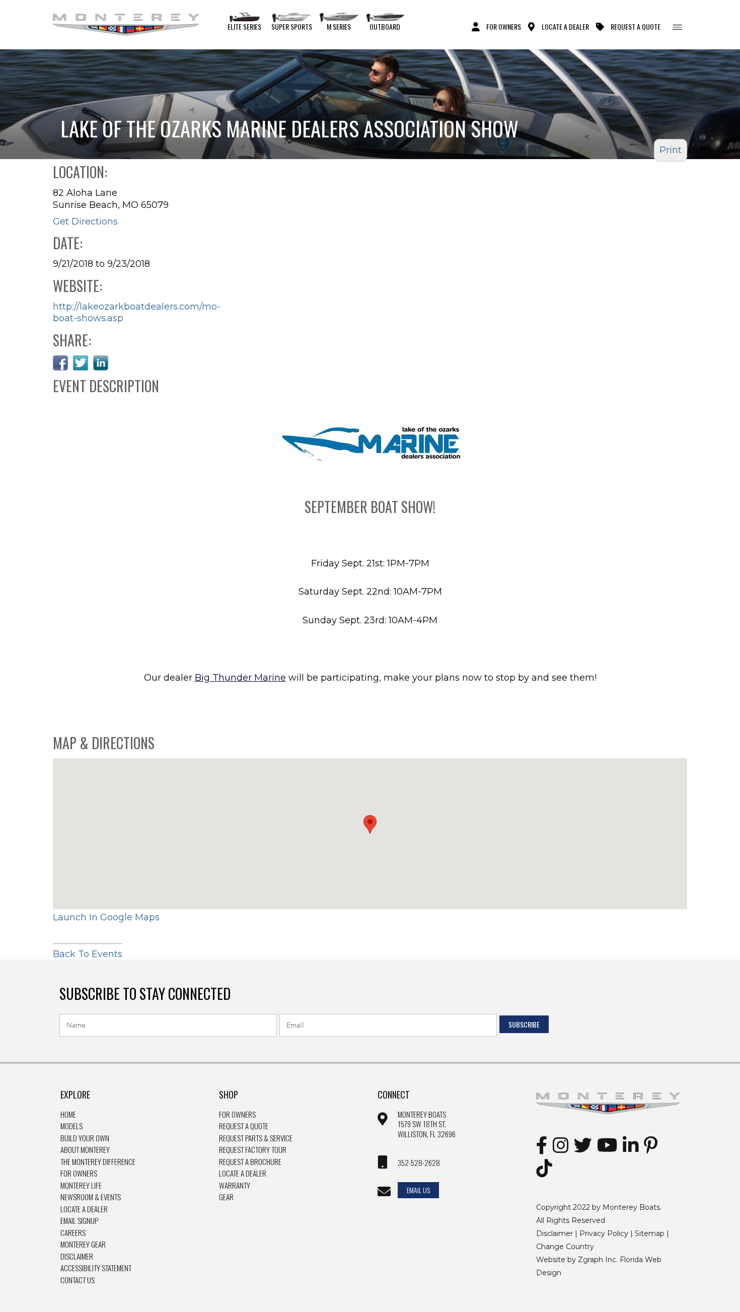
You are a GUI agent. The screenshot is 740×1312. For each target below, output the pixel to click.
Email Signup (79, 1221)
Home (68, 1115)
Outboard (384, 26)
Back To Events (87, 954)
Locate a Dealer (84, 1209)
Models (71, 1126)
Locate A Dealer (565, 26)
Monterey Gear (83, 1245)
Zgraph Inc (597, 1259)
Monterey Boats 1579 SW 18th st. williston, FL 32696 (427, 1124)
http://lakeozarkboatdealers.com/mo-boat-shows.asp (136, 312)
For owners (237, 1115)
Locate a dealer (242, 1174)
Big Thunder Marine (240, 677)
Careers (73, 1233)
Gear (226, 1197)
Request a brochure (250, 1162)
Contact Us (77, 1280)
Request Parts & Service (255, 1138)
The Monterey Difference (97, 1162)
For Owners (503, 26)
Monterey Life (81, 1186)
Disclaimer (76, 1257)
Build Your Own (84, 1138)
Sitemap (649, 1233)
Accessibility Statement (95, 1268)
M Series (339, 26)
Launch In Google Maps (106, 917)
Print (670, 150)
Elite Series (244, 26)
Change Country (565, 1246)
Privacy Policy (603, 1233)
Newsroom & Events (90, 1197)
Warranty (234, 1186)
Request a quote (243, 1126)
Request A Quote (635, 26)
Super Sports (291, 26)
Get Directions (85, 221)
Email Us (418, 1190)
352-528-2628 (419, 1163)
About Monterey (85, 1150)
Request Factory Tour (252, 1150)
